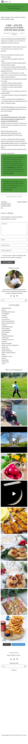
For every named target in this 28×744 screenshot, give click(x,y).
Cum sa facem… (6, 319)
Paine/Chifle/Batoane (8, 336)
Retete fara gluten (7, 343)
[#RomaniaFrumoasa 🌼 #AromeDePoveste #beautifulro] (14, 440)
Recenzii (4, 341)
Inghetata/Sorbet (6, 330)
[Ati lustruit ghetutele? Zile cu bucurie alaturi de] (14, 602)
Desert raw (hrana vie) (8, 321)
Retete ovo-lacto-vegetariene (10, 345)
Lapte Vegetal (5, 332)
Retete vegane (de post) (8, 352)
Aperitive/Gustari (6, 308)
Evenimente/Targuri (11, 196)
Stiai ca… (4, 358)
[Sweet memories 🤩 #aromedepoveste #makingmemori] (14, 494)
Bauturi (4, 310)
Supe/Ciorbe (5, 360)
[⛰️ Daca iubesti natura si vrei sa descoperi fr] (14, 412)
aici (12, 173)
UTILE (20, 196)
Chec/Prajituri (5, 313)
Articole (7, 17)
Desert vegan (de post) (8, 323)
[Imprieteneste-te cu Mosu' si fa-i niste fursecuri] (14, 575)
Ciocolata (4, 315)
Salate (3, 354)
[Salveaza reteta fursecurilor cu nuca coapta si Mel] (14, 548)
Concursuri (4, 317)
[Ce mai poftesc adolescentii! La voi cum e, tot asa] (14, 521)
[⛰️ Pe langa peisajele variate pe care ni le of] (14, 385)
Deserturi (4, 325)
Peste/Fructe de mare (8, 339)
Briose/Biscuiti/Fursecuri (8, 312)
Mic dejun (4, 334)
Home (2, 17)
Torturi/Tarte (5, 362)
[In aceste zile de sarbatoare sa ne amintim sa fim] (14, 467)
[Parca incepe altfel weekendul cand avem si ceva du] (14, 629)
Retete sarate (5, 349)
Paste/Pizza (5, 338)
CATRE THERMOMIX (14, 8)
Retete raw (5, 347)
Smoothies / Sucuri (7, 356)
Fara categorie (6, 328)
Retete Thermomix (7, 351)
